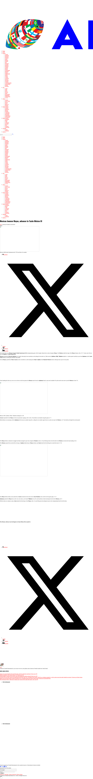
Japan (6, 93)
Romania (7, 63)
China (6, 88)
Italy (6, 62)
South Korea (7, 96)
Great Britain (7, 84)
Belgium (6, 65)
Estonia (6, 61)
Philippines (7, 95)
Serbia (6, 74)
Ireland (6, 68)
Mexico (6, 110)
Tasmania (7, 130)
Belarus (6, 60)
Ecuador (6, 123)
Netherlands (7, 73)
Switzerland (7, 70)
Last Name (2, 770)
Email (1, 771)
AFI (1, 224)
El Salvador (7, 117)
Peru (6, 125)
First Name (2, 769)
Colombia (7, 122)
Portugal (6, 57)
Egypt (6, 103)
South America (5, 118)
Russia (6, 69)
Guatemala (7, 113)
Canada (6, 107)
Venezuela (7, 127)
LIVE (4, 52)
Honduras (7, 109)
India (6, 89)
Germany (7, 78)
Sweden (6, 64)
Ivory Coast (7, 101)
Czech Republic (8, 82)
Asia (3, 87)
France (6, 72)
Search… (4, 131)
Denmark (7, 55)
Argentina (7, 119)
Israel (6, 90)
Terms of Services (12, 774)
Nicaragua (7, 114)
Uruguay (7, 126)
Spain (6, 59)
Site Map (6, 774)
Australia (4, 128)
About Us (2, 774)
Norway (6, 79)
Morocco (7, 104)
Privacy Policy (20, 774)
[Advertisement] (38, 370)
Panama (6, 111)
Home (4, 51)
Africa (4, 98)
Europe (4, 53)
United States (7, 115)
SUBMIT (2, 773)
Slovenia (7, 86)
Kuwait (6, 92)
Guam (6, 129)
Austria (6, 54)
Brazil (6, 120)
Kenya (6, 102)
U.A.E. (6, 97)
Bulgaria (6, 71)
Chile (6, 121)
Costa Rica (7, 112)
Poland (6, 85)
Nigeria (6, 105)
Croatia (6, 77)
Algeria (6, 100)
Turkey (6, 76)
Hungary (7, 56)
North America (5, 106)
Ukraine (6, 81)
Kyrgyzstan (7, 94)
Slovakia (7, 80)
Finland (6, 67)
